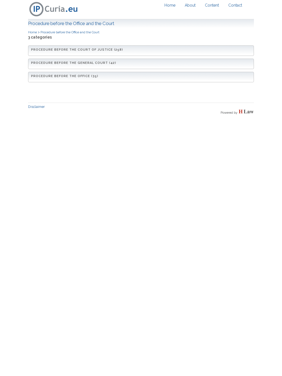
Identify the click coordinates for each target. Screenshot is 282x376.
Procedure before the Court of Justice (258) (77, 49)
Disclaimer (36, 107)
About (190, 5)
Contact (235, 5)
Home (169, 5)
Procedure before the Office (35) (64, 76)
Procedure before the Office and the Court (69, 32)
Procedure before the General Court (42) (73, 63)
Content (212, 5)
